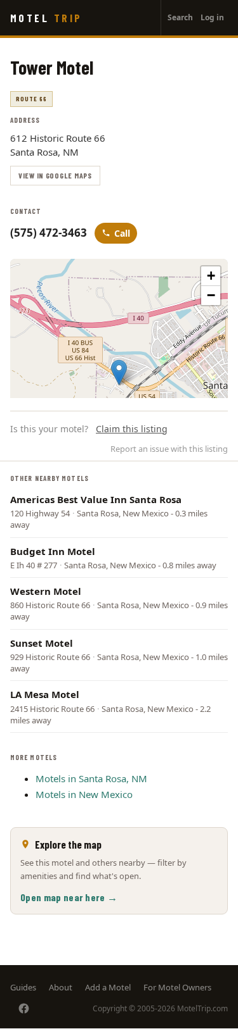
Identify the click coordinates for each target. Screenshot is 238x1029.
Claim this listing (132, 429)
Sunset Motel (41, 643)
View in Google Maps (55, 175)
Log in (212, 17)
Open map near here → (68, 897)
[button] (119, 372)
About (60, 987)
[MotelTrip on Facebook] (23, 1008)
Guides (23, 987)
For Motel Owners (177, 987)
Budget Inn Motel (52, 551)
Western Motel (45, 591)
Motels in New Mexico (84, 794)
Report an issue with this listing (169, 448)
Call (122, 233)
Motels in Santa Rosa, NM (91, 778)
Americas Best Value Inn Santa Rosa (96, 499)
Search (180, 17)
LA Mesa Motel (44, 694)
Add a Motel (108, 987)
